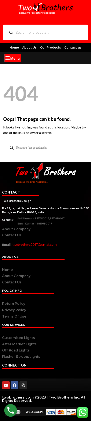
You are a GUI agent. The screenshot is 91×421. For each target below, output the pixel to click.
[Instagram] (23, 385)
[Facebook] (14, 385)
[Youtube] (6, 385)
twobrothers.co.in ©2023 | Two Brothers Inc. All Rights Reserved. (43, 399)
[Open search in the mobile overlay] (45, 32)
